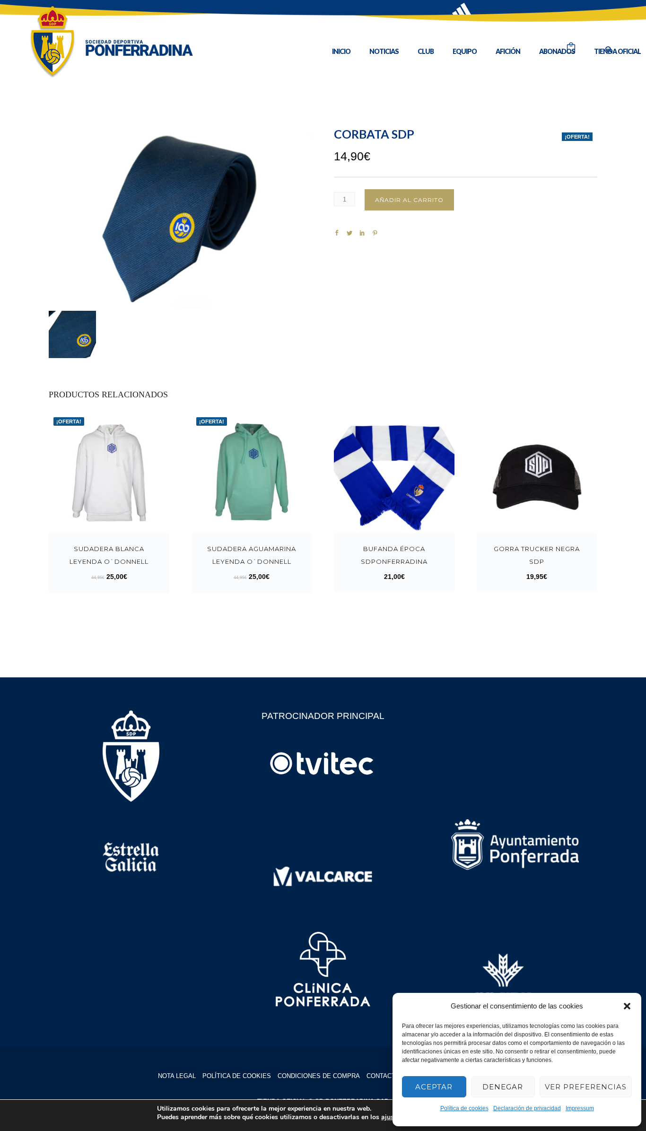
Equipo (465, 51)
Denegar (502, 1086)
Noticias (384, 51)
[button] (627, 1006)
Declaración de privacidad (527, 1108)
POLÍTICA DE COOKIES (236, 1075)
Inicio (341, 51)
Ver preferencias (586, 1086)
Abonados (557, 51)
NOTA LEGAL (177, 1075)
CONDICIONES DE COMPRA (319, 1075)
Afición (508, 51)
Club (426, 51)
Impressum (580, 1108)
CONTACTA (383, 1075)
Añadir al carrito (409, 199)
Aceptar (434, 1086)
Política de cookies (464, 1108)
